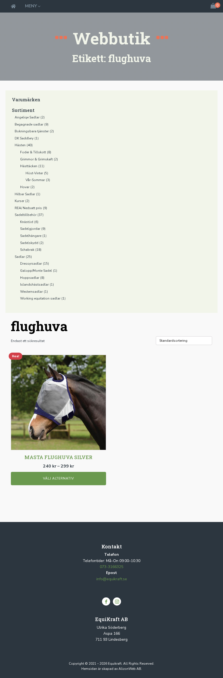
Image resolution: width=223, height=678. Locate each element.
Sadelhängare (30, 236)
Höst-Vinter (34, 173)
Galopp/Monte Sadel (36, 270)
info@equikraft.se (111, 579)
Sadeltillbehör (25, 215)
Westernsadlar (31, 291)
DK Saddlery (24, 138)
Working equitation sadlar (40, 298)
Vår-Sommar (35, 180)
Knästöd (26, 222)
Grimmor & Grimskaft (36, 159)
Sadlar (20, 257)
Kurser (19, 201)
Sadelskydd (29, 243)
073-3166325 (111, 566)
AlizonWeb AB (130, 669)
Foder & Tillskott (33, 152)
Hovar (24, 187)
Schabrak (27, 250)
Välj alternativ (58, 478)
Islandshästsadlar (34, 284)
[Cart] (213, 6)
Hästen (20, 145)
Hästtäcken (28, 166)
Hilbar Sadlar (25, 194)
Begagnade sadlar (29, 124)
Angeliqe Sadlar (27, 117)
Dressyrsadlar (31, 263)
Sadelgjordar (30, 229)
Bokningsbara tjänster (32, 131)
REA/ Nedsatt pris (28, 208)
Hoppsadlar (29, 278)
